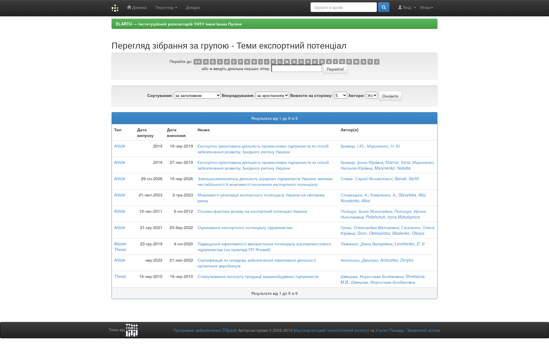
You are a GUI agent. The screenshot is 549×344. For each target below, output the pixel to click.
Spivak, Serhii (406, 178)
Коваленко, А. (383, 195)
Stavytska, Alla (412, 195)
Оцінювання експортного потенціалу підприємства (245, 227)
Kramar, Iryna (397, 162)
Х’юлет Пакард (389, 330)
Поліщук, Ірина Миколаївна (366, 211)
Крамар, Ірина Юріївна (362, 162)
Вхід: (407, 7)
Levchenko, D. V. (410, 243)
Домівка (139, 7)
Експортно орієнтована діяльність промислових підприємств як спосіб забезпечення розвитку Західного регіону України (263, 148)
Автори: (356, 95)
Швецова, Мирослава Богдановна (383, 282)
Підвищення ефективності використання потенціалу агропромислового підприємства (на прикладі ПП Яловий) (264, 246)
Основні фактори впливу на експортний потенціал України (252, 211)
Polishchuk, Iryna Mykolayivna (393, 217)
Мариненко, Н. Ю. (384, 146)
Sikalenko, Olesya (408, 233)
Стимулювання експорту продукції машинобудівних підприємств (258, 276)
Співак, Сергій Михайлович (366, 178)
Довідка (193, 7)
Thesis (120, 276)
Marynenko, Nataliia (393, 168)
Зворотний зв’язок (423, 330)
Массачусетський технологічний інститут (331, 330)
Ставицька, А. (354, 195)
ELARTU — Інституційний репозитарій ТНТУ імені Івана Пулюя (179, 24)
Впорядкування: (238, 95)
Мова (425, 7)
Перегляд (164, 7)
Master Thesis (120, 246)
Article (119, 146)
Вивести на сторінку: (311, 95)
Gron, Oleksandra (373, 233)
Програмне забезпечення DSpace (205, 330)
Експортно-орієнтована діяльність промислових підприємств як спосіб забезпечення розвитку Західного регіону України (263, 165)
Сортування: (160, 95)
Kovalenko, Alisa (355, 200)
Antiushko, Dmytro (396, 260)
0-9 (197, 61)
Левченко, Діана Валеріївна (366, 243)
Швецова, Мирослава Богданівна (372, 276)
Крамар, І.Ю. (353, 146)
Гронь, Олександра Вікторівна (370, 227)
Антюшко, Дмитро (359, 260)
